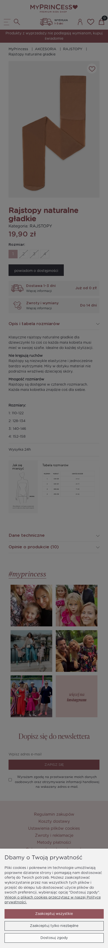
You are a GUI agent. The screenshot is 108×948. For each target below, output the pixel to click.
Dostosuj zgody (54, 938)
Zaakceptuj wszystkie (54, 914)
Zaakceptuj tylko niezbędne (54, 926)
